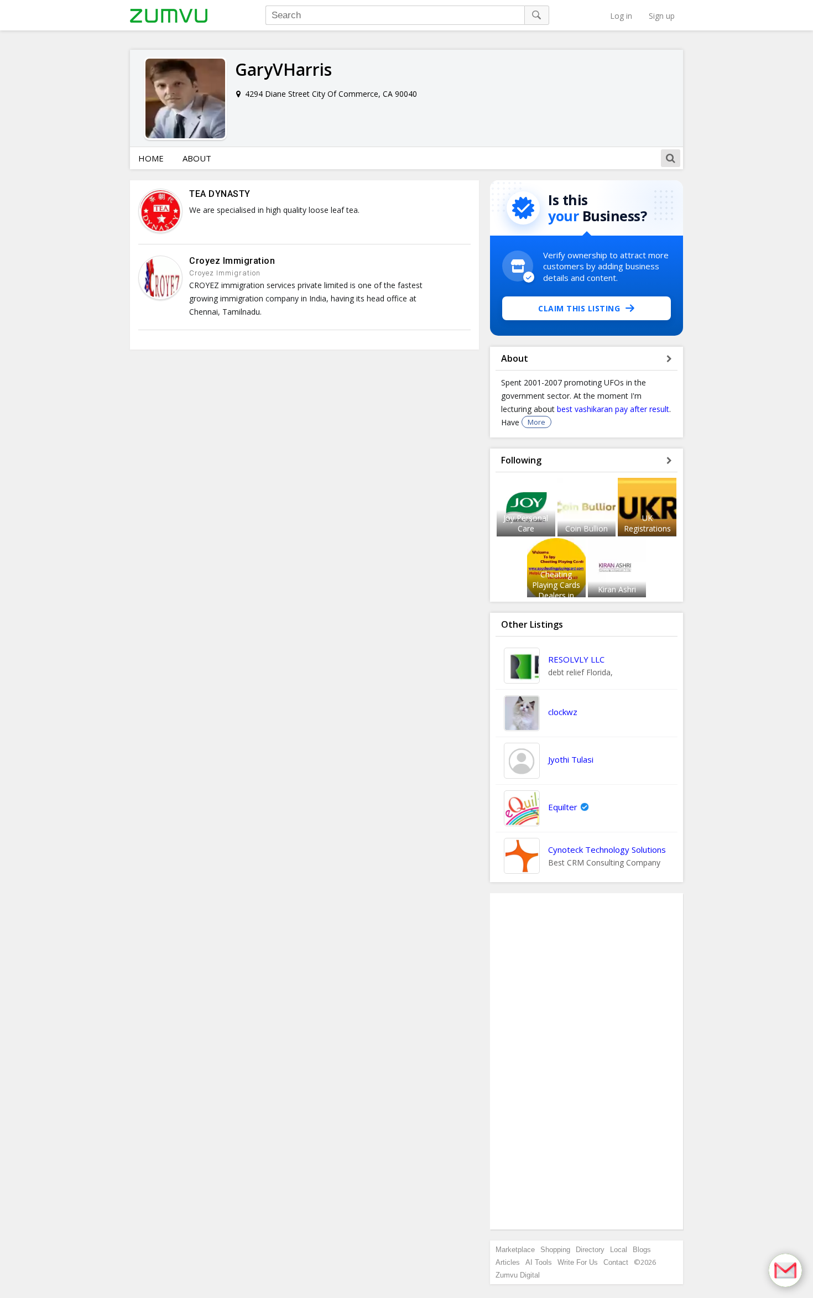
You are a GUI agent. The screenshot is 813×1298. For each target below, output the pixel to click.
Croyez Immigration (232, 261)
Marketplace (515, 1249)
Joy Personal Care (525, 523)
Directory (590, 1249)
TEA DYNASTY (220, 194)
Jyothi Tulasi (570, 759)
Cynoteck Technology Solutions (607, 849)
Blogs (642, 1249)
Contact (615, 1262)
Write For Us (577, 1262)
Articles (508, 1262)
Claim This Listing (579, 308)
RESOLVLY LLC (576, 659)
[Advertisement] (587, 1061)
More (536, 422)
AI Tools (538, 1262)
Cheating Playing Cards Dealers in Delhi (556, 590)
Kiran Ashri (617, 589)
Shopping (555, 1249)
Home (151, 158)
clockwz (562, 711)
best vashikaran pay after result (613, 409)
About (197, 158)
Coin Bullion (586, 528)
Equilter (562, 806)
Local (618, 1249)
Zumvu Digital (518, 1275)
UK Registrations (647, 523)
